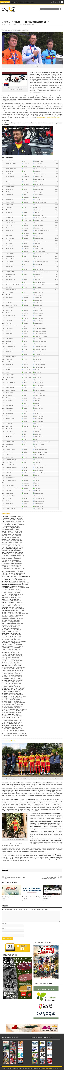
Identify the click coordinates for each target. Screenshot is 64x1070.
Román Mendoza (6, 740)
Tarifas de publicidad (47, 1068)
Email (3, 928)
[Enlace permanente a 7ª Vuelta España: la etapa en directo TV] (11, 895)
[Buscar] (59, 9)
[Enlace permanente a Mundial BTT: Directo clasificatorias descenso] (52, 895)
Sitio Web (4, 933)
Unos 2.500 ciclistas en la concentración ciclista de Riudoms (50, 877)
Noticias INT (22, 24)
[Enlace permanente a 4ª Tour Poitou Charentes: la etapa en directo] (32, 895)
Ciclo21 (13, 740)
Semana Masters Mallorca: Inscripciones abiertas (21, 2)
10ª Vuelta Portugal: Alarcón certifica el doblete (15, 877)
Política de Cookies (36, 1068)
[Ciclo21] (9, 11)
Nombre (4, 923)
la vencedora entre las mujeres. (48, 117)
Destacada (17, 24)
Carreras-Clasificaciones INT (9, 24)
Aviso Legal (28, 1068)
